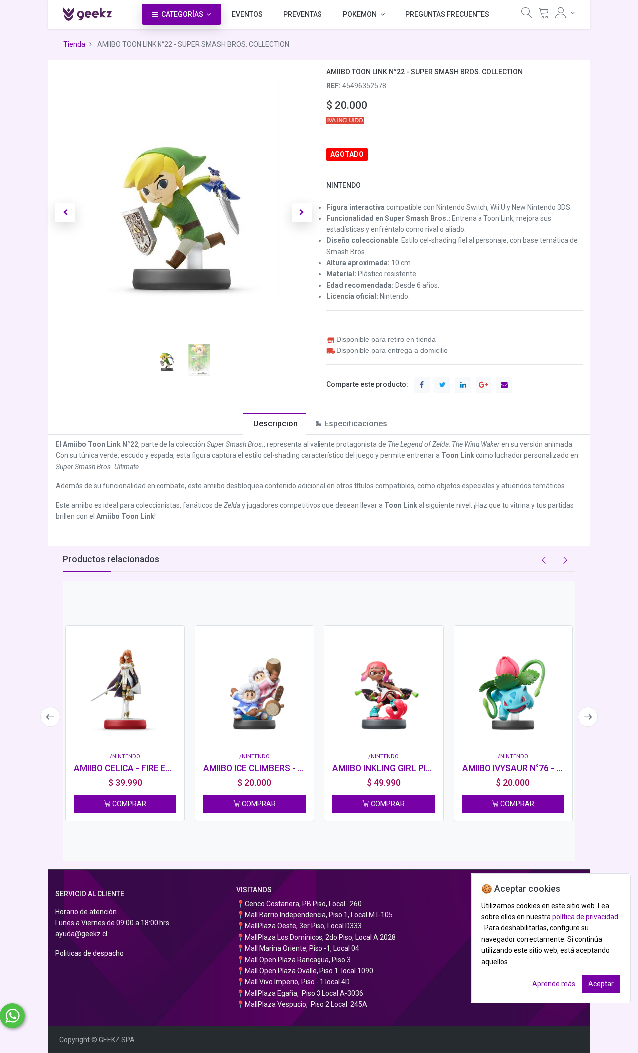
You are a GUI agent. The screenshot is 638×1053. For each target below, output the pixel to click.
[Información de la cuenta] (565, 12)
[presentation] (50, 717)
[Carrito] (543, 15)
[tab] (274, 424)
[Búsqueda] (526, 15)
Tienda (74, 44)
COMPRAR (128, 804)
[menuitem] (247, 14)
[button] (65, 212)
